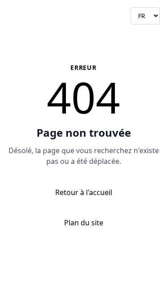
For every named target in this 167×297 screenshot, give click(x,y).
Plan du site (83, 223)
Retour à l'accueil (83, 192)
